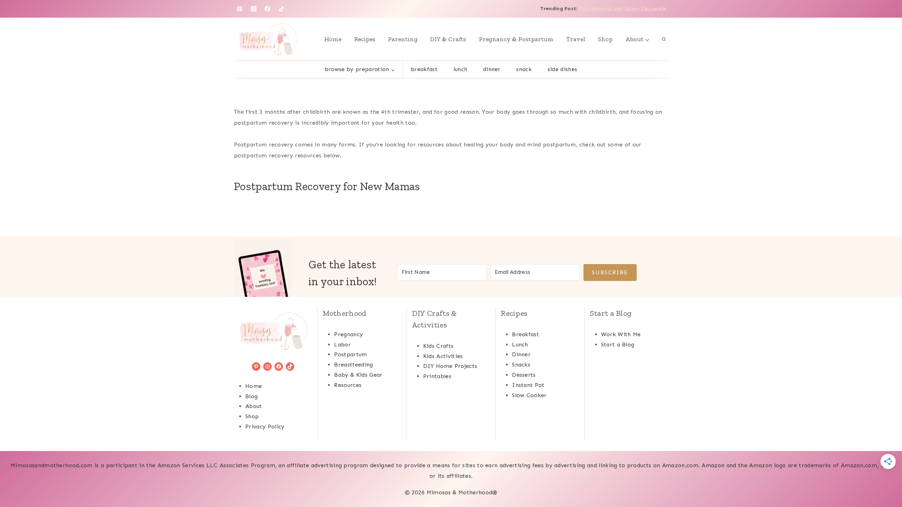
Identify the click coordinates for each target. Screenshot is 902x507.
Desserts (524, 374)
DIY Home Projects (450, 366)
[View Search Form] (664, 39)
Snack (524, 69)
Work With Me (621, 334)
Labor (342, 344)
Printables (437, 376)
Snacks (521, 364)
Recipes (364, 39)
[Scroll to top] (885, 480)
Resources (348, 385)
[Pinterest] (239, 8)
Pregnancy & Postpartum (516, 39)
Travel (575, 39)
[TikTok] (281, 8)
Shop (605, 39)
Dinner (492, 69)
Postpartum (350, 354)
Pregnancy (348, 334)
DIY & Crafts (448, 39)
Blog (251, 396)
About (253, 406)
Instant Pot (528, 385)
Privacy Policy (264, 426)
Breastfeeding (353, 364)
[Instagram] (253, 8)
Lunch (460, 69)
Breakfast (424, 69)
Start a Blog (618, 344)
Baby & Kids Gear (358, 374)
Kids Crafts (438, 346)
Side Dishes (562, 69)
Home (332, 39)
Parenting (403, 39)
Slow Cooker (529, 395)
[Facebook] (267, 8)
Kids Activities (443, 356)
